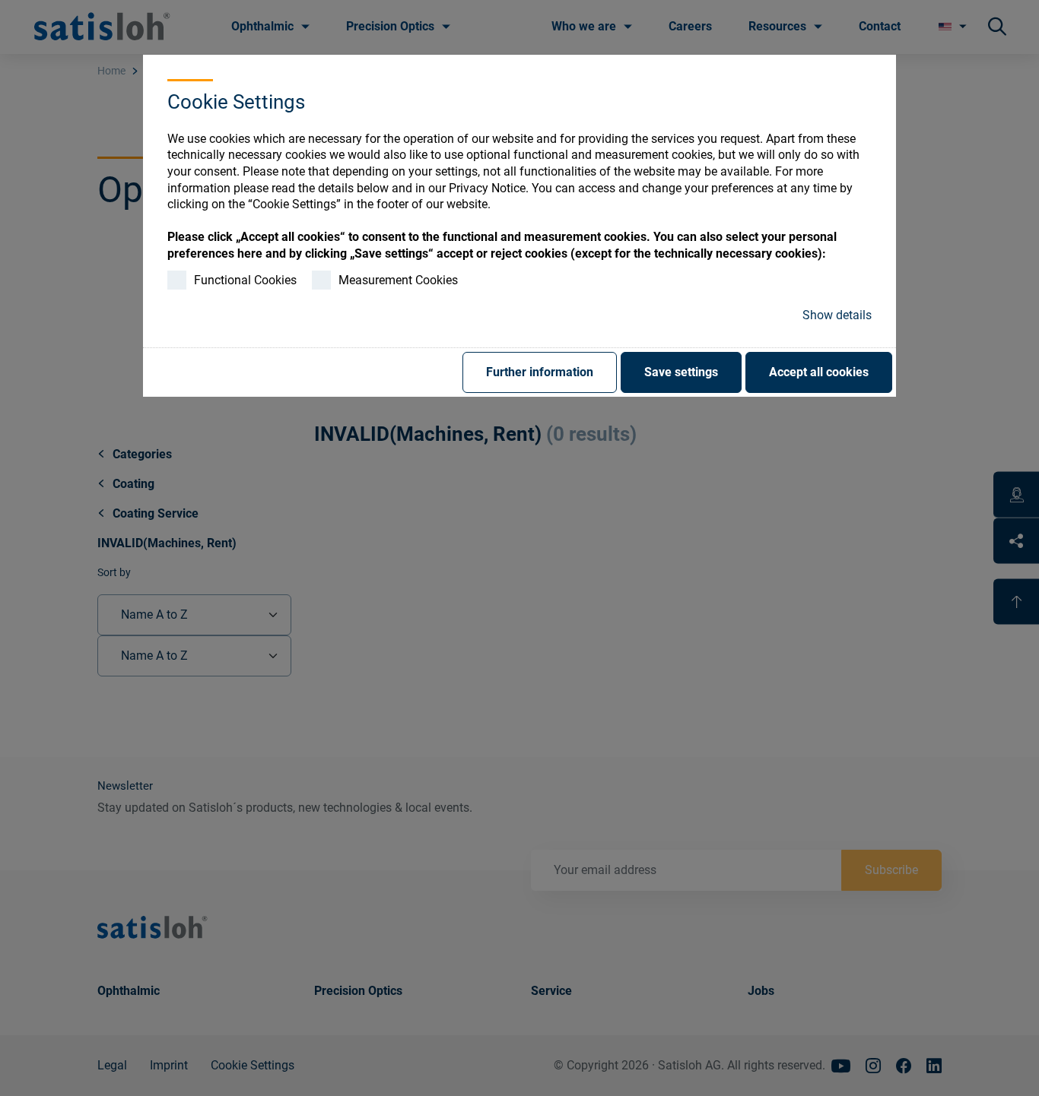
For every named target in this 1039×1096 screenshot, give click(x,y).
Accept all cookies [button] (819, 372)
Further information (539, 372)
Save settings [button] (681, 372)
